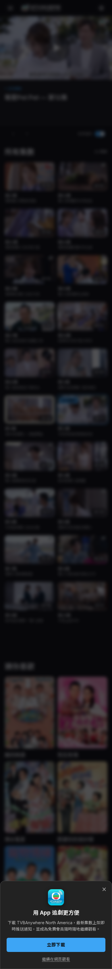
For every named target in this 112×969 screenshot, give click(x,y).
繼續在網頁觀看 (56, 959)
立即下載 (56, 945)
